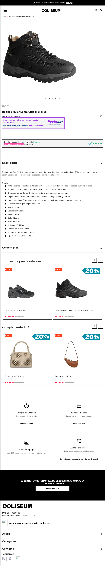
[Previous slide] (2, 60)
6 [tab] (54, 321)
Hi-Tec (5, 106)
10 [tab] (67, 321)
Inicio (4, 17)
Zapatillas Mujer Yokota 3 (16, 310)
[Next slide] (102, 60)
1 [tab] (38, 321)
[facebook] (4, 559)
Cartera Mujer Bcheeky (15, 376)
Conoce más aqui (29, 144)
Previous (94, 260)
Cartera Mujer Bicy (63, 376)
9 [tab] (64, 321)
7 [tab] (57, 321)
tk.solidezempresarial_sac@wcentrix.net (79, 459)
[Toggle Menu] (5, 10)
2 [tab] (41, 321)
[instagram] (11, 559)
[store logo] (51, 10)
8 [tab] (61, 321)
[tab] (46, 99)
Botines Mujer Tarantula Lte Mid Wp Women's (74, 310)
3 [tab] (44, 321)
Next (100, 260)
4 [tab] (48, 321)
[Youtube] (18, 559)
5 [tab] (51, 321)
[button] (101, 10)
